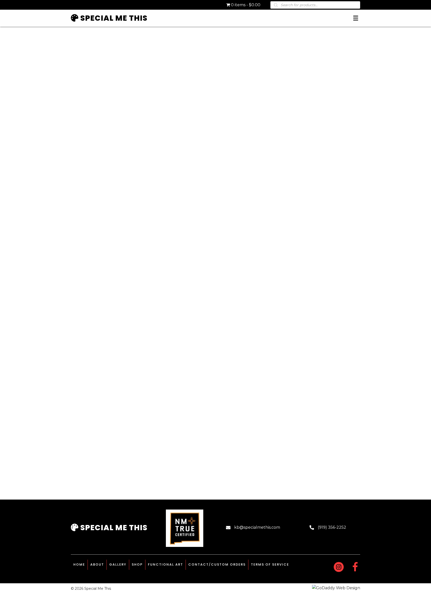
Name (241, 241)
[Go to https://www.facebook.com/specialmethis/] (355, 567)
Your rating (246, 205)
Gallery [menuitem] (117, 564)
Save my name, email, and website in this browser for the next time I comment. (287, 288)
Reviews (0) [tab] (248, 140)
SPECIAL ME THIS (113, 527)
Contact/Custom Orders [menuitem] (217, 564)
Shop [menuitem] (137, 564)
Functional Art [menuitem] (165, 564)
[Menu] (355, 18)
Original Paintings (102, 32)
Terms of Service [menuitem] (270, 564)
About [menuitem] (97, 564)
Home (77, 32)
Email (240, 259)
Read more (105, 474)
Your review (247, 212)
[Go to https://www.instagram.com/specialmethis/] (339, 567)
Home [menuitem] (79, 564)
